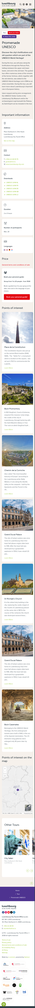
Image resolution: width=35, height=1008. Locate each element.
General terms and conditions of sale (16, 265)
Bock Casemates (11, 724)
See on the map (9, 141)
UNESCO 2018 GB (12, 191)
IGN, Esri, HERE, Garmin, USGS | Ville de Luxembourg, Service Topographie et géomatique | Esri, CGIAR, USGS (13, 813)
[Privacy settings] (3, 1004)
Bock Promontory (12, 408)
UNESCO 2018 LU (12, 194)
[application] (17, 790)
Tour (18, 894)
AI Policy (5, 950)
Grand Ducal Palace (13, 534)
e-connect (11, 957)
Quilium (27, 957)
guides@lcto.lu (11, 162)
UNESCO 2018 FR (12, 185)
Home (17, 890)
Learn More (8, 368)
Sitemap (4, 952)
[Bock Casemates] (17, 705)
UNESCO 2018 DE (12, 188)
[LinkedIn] (14, 912)
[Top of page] (31, 883)
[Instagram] (6, 912)
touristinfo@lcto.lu (10, 928)
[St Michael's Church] (17, 579)
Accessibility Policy (8, 947)
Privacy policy (6, 942)
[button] (5, 768)
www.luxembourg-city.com (15, 164)
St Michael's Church (13, 598)
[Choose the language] (27, 4)
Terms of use (6, 940)
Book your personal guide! (16, 297)
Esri (32, 813)
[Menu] (30, 4)
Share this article (10, 37)
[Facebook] (3, 912)
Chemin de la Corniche (14, 470)
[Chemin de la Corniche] (17, 450)
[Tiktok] (11, 912)
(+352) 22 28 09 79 (11, 159)
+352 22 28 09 (8, 926)
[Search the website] (20, 4)
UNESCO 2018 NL (12, 182)
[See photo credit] (28, 338)
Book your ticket (14, 33)
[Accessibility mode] (24, 4)
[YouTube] (8, 912)
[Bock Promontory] (17, 389)
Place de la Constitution (14, 347)
